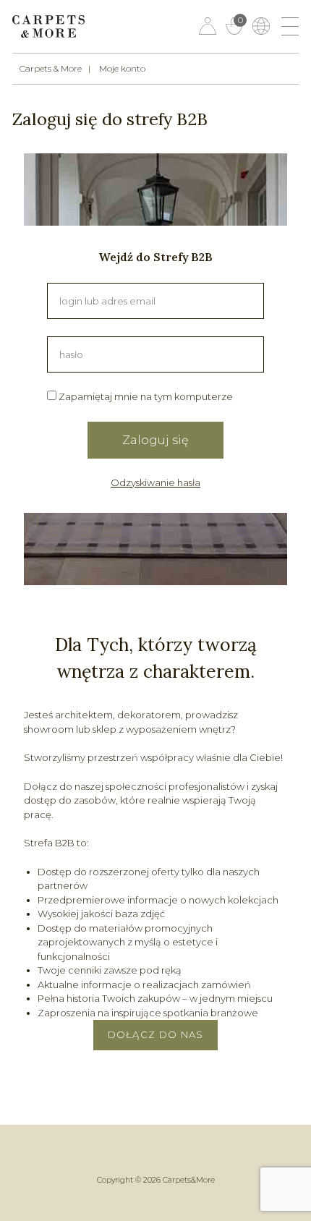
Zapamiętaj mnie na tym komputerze (144, 396)
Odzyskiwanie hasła (155, 482)
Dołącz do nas (156, 1034)
